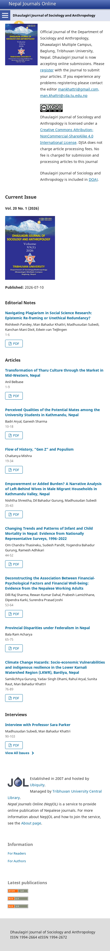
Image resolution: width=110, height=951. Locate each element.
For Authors (17, 861)
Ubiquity (37, 784)
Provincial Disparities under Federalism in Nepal (47, 627)
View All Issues (17, 753)
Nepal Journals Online (32, 4)
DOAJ (93, 179)
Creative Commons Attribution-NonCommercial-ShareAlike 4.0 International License (66, 136)
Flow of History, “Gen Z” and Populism (39, 449)
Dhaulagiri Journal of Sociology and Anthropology (54, 15)
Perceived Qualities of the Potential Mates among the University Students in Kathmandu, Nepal (52, 412)
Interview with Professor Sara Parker (37, 724)
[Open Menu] (5, 15)
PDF (15, 343)
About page (31, 823)
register (47, 70)
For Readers (17, 853)
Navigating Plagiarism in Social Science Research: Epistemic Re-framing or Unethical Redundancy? (48, 315)
